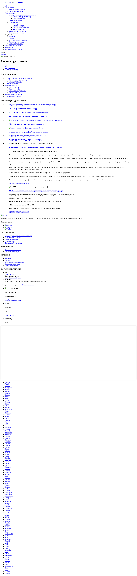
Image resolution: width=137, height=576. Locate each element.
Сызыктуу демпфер (15, 20)
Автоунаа (12, 36)
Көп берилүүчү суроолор (13, 45)
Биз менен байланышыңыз (14, 49)
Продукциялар (10, 13)
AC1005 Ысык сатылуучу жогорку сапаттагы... (30, 116)
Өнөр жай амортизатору (17, 33)
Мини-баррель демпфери (21, 27)
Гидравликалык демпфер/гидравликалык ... (28, 132)
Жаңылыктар (9, 47)
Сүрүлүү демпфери (19, 18)
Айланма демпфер (15, 22)
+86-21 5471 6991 (11, 274)
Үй (6, 6)
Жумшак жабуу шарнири (17, 31)
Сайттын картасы (28, 285)
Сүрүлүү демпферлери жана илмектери (22, 15)
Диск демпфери (18, 24)
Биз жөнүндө (9, 8)
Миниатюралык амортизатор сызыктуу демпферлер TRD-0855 (36, 147)
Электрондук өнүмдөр (16, 42)
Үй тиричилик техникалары (18, 40)
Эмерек (11, 38)
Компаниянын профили (17, 9)
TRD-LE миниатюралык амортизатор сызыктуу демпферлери (36, 191)
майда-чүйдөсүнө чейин (21, 183)
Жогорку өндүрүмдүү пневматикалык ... (26, 124)
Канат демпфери (18, 29)
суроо (11, 183)
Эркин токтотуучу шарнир (22, 17)
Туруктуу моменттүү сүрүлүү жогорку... (26, 140)
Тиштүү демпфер (19, 26)
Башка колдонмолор (16, 44)
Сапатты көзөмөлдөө (16, 11)
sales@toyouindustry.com (13, 278)
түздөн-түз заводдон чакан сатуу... (24, 108)
